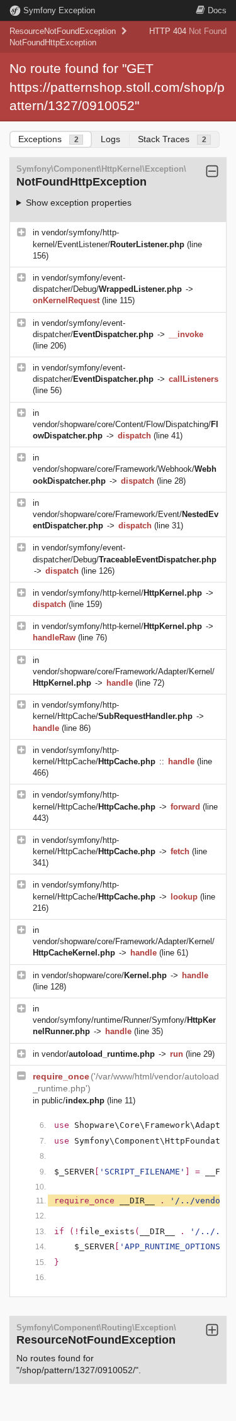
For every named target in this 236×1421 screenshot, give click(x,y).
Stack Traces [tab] (172, 139)
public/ (73, 1100)
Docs (217, 10)
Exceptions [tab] (48, 139)
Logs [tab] (110, 139)
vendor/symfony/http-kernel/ (122, 593)
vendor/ (98, 1054)
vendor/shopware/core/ (104, 975)
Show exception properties (79, 203)
